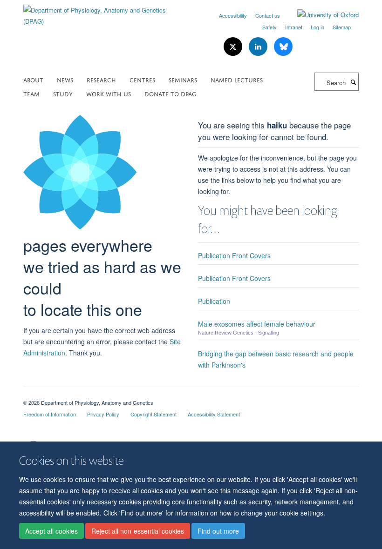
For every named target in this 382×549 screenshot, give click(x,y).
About (33, 79)
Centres (142, 79)
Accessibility (233, 15)
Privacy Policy (103, 414)
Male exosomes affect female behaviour (256, 323)
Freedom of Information (49, 414)
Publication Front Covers (234, 255)
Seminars (183, 79)
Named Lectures (237, 79)
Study (63, 93)
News (65, 79)
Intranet (293, 27)
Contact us (267, 15)
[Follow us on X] (234, 46)
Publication (214, 301)
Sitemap (342, 27)
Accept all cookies (51, 531)
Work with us (108, 93)
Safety (269, 27)
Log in (317, 27)
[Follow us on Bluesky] (283, 46)
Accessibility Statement (214, 414)
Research (101, 79)
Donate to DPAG (170, 93)
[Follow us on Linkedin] (259, 46)
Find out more (218, 531)
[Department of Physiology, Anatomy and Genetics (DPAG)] (103, 12)
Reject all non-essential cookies (137, 531)
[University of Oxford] (321, 14)
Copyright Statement (153, 414)
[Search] (353, 82)
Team (31, 93)
